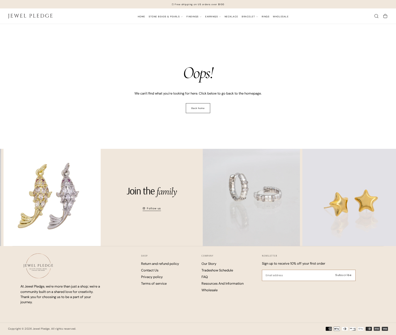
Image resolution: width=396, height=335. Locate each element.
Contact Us (149, 270)
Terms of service (154, 283)
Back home (198, 108)
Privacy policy (152, 277)
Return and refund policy (160, 264)
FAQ (205, 277)
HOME (141, 16)
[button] (376, 16)
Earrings (211, 16)
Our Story (209, 264)
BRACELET (248, 16)
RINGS (266, 16)
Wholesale (281, 16)
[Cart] (385, 16)
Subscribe (343, 275)
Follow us (146, 208)
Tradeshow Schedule (217, 270)
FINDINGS (192, 16)
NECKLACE (231, 16)
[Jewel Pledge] (38, 265)
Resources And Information (223, 283)
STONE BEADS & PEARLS (164, 16)
